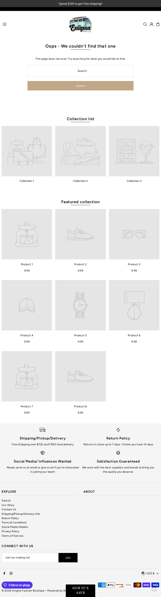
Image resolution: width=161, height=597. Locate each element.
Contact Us (9, 509)
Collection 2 (80, 181)
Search (6, 500)
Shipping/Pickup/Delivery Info (21, 514)
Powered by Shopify (60, 590)
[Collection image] (27, 151)
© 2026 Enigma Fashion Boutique (23, 590)
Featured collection (80, 201)
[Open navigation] (33, 24)
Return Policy (10, 518)
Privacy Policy (10, 531)
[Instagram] (11, 573)
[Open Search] (145, 24)
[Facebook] (4, 573)
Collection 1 (27, 181)
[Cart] (157, 24)
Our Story (8, 505)
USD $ (150, 573)
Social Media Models (15, 527)
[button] (80, 590)
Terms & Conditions (14, 522)
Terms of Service (13, 535)
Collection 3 (134, 181)
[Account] (151, 24)
